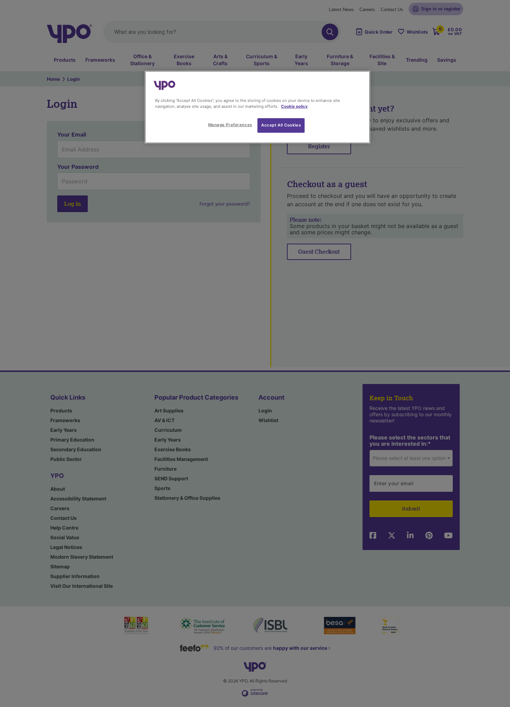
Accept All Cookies (281, 125)
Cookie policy (294, 106)
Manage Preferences (230, 124)
